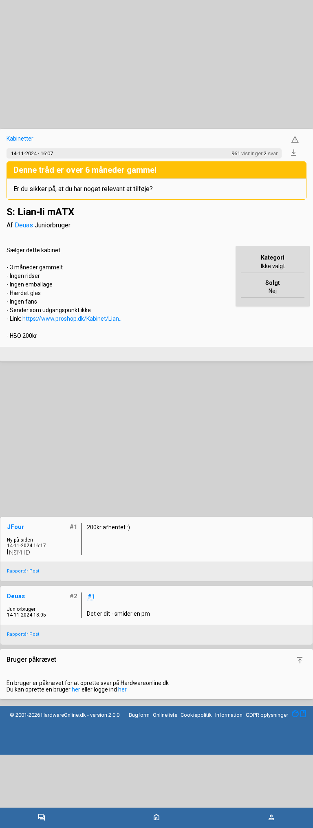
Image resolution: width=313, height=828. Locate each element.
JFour (15, 527)
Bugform (139, 715)
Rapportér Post (23, 571)
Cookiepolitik (196, 715)
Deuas (24, 225)
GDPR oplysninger (267, 715)
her (76, 689)
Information (228, 715)
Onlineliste (165, 715)
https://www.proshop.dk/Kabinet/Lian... (72, 318)
